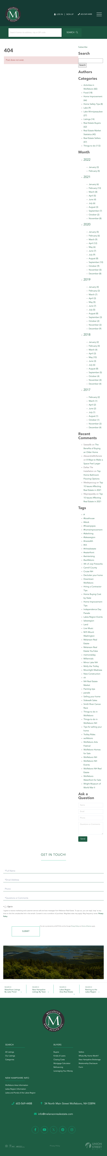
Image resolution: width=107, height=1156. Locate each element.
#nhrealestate (90, 549)
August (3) (93, 207)
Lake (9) (87, 108)
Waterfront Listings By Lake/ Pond (12, 991)
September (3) (95, 317)
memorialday (90, 655)
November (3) (95, 325)
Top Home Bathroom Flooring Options (92, 475)
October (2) (94, 215)
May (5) (92, 302)
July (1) (92, 412)
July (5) (92, 310)
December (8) (95, 274)
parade (87, 693)
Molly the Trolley (91, 666)
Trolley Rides (89, 735)
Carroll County (90, 568)
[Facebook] (35, 1129)
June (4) (92, 200)
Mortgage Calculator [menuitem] (62, 1063)
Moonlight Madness (93, 670)
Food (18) (88, 93)
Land (86, 625)
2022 (87, 159)
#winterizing (89, 556)
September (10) (96, 262)
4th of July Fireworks (93, 564)
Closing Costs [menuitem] (59, 1060)
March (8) (93, 192)
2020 (87, 224)
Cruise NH (88, 572)
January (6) (94, 184)
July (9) (92, 255)
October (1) (94, 420)
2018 (87, 334)
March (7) (93, 295)
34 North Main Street (69, 1103)
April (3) (92, 298)
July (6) (92, 203)
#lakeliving (88, 534)
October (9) (94, 266)
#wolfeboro (89, 560)
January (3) (94, 167)
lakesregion (89, 621)
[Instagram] (71, 1129)
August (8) (93, 259)
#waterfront (89, 553)
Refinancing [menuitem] (58, 1067)
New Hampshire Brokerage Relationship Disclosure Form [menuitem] (90, 1063)
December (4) (95, 384)
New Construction (92, 674)
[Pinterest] (62, 1129)
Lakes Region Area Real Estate (66, 991)
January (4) (94, 287)
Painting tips (89, 689)
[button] (72, 32)
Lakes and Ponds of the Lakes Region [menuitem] (20, 1093)
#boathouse (89, 518)
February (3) (94, 291)
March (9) (93, 240)
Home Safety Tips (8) (93, 104)
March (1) (93, 401)
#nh (85, 545)
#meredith (88, 541)
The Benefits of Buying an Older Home (92, 448)
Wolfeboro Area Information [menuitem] (16, 1085)
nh (85, 678)
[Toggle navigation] (99, 14)
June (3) (92, 361)
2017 (87, 390)
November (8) (95, 219)
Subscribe (82, 47)
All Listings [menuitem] (9, 1052)
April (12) (93, 243)
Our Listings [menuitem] (10, 1056)
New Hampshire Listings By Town (39, 991)
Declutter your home (93, 575)
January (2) (94, 342)
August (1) (93, 416)
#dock (86, 522)
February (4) (94, 346)
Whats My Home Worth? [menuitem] (89, 1056)
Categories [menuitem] (9, 1060)
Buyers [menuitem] (56, 1052)
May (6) (92, 247)
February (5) (94, 171)
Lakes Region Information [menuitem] (15, 1089)
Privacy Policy (75, 926)
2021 (87, 177)
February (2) (94, 397)
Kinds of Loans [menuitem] (59, 1056)
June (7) (92, 251)
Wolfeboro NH (90, 757)
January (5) (94, 232)
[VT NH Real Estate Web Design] (93, 1146)
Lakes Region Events (93, 617)
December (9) (95, 329)
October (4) (94, 376)
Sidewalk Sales (90, 700)
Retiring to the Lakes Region (91, 991)
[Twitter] (53, 1129)
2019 (87, 279)
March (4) (93, 350)
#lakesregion (89, 537)
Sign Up (69, 14)
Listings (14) (89, 119)
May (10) (93, 357)
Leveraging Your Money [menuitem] (63, 1071)
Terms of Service (86, 926)
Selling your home (92, 697)
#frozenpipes (90, 526)
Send (26, 931)
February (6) (94, 236)
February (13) (95, 188)
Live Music (88, 628)
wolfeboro (88, 738)
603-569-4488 (86, 14)
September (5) (95, 373)
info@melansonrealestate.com (55, 1114)
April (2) (92, 405)
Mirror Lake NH (91, 663)
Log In (59, 14)
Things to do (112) (92, 146)
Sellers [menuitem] (81, 1052)
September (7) (95, 211)
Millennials (88, 659)
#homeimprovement (93, 530)
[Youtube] (44, 1129)
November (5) (95, 270)
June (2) (92, 409)
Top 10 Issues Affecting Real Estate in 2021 (93, 486)
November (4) (95, 380)
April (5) (92, 196)
